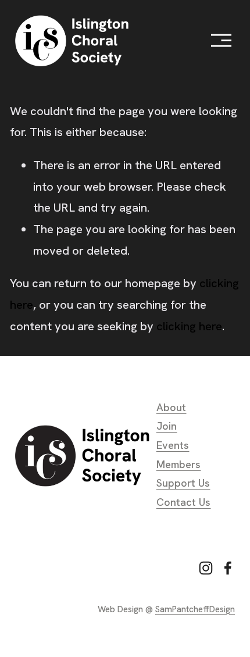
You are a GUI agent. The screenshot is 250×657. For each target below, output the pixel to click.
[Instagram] (206, 568)
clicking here (189, 326)
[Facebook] (228, 568)
